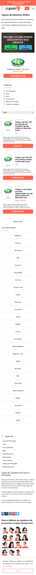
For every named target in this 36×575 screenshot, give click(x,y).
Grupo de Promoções (9, 441)
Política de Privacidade (10, 463)
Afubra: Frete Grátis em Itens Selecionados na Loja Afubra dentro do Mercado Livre (24, 193)
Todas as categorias (12, 104)
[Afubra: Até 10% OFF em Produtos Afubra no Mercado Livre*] (8, 159)
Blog (4, 451)
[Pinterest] (14, 513)
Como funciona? (8, 447)
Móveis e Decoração (12, 101)
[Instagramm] (10, 513)
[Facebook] (3, 513)
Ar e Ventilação (11, 91)
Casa (7, 94)
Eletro (8, 96)
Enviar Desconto (27, 8)
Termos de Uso (7, 460)
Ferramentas (10, 99)
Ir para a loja (18, 76)
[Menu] (2, 8)
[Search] (21, 8)
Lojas (4, 444)
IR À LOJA (18, 146)
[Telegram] (17, 513)
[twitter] (6, 513)
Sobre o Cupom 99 (8, 467)
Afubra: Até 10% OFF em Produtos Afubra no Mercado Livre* (23, 159)
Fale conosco (7, 457)
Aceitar (18, 571)
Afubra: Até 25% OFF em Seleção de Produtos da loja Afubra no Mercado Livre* (23, 126)
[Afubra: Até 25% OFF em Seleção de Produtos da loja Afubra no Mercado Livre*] (8, 124)
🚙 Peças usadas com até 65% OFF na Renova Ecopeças (18, 2)
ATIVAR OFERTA (18, 178)
